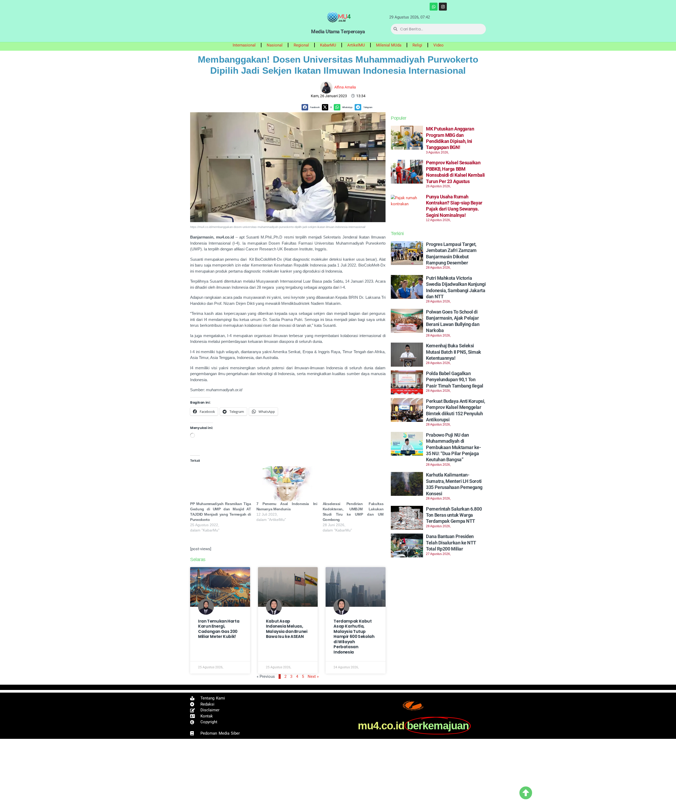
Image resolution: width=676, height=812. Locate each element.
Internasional (244, 45)
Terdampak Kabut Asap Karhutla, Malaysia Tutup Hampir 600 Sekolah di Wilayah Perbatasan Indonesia (354, 636)
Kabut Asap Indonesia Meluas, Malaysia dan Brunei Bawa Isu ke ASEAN (286, 629)
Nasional (275, 45)
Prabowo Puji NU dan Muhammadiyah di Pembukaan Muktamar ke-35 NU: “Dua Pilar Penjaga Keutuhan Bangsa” (453, 447)
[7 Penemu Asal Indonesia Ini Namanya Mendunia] (286, 483)
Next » (313, 676)
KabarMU (328, 45)
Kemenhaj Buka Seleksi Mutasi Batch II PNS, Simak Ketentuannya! (453, 352)
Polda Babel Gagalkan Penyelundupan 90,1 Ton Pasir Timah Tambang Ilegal (454, 380)
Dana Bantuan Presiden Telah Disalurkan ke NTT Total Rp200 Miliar (451, 543)
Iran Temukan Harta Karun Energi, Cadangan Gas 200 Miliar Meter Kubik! (218, 629)
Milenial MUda (388, 45)
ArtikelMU (356, 45)
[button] (312, 107)
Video (438, 45)
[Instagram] (443, 7)
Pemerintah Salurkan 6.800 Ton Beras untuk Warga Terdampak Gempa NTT (454, 515)
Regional (301, 45)
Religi (417, 45)
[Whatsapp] (434, 7)
